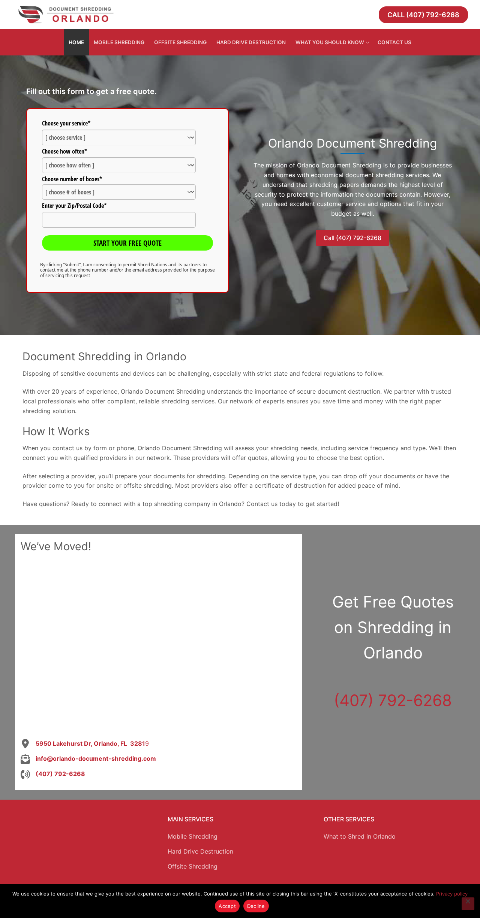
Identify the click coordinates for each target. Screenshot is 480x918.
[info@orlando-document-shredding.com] (88, 759)
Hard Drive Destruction (200, 851)
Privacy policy (452, 894)
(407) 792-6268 (393, 700)
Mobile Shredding (193, 836)
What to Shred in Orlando (360, 836)
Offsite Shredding (193, 866)
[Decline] (468, 903)
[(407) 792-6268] (53, 774)
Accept (227, 906)
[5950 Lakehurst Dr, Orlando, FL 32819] (85, 744)
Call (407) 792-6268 (423, 15)
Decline (256, 906)
